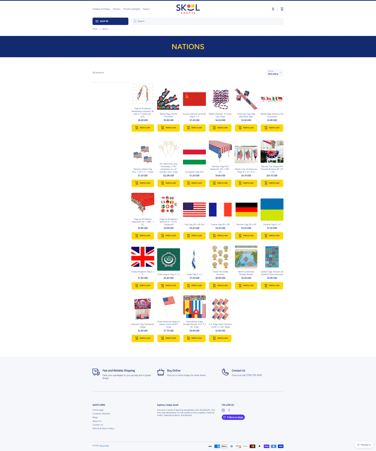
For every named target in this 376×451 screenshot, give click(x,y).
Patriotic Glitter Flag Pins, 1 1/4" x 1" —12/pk (142, 170)
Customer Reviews (101, 413)
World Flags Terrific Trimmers (169, 115)
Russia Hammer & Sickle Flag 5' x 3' (194, 115)
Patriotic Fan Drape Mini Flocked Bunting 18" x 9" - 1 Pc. (272, 169)
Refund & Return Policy (103, 428)
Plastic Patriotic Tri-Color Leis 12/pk (220, 115)
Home (95, 29)
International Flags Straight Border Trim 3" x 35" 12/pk (194, 324)
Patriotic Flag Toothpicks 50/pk (142, 325)
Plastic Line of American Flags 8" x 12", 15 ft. (246, 170)
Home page (98, 410)
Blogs (95, 417)
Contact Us (98, 425)
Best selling (273, 74)
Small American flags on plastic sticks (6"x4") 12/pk (168, 324)
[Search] (133, 21)
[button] (282, 9)
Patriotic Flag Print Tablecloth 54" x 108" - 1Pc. (220, 169)
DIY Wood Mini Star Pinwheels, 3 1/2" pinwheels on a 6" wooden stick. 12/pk (168, 168)
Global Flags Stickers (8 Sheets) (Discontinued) (272, 273)
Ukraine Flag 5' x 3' (272, 224)
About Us (97, 421)
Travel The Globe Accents (220, 273)
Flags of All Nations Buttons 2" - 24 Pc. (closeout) (169, 222)
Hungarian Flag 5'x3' (194, 172)
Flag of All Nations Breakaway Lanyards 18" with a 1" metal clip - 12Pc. (143, 112)
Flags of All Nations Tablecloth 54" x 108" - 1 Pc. (143, 222)
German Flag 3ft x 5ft (246, 224)
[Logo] (188, 9)
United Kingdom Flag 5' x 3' (142, 273)
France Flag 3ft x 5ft (220, 224)
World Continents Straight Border (246, 273)
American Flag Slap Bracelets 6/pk (246, 115)
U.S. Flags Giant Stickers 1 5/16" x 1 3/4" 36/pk (220, 325)
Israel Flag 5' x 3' (194, 274)
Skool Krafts (104, 446)
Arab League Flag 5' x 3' (169, 274)
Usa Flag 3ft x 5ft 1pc (194, 224)
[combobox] (207, 21)
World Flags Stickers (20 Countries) (272, 115)
